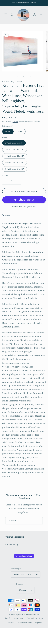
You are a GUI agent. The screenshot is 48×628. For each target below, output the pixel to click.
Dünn (8, 131)
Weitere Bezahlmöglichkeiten (24, 207)
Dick (20, 131)
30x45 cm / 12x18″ (14, 149)
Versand (15, 121)
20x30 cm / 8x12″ (14, 143)
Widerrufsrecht (19, 618)
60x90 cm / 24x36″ (14, 169)
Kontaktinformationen (24, 622)
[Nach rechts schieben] (30, 77)
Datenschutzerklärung (35, 618)
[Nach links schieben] (18, 77)
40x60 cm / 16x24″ (14, 156)
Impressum (39, 622)
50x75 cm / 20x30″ (14, 162)
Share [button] (7, 215)
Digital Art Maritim (23, 615)
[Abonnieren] (39, 520)
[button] (6, 15)
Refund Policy (11, 544)
